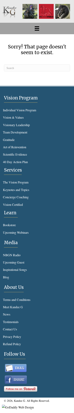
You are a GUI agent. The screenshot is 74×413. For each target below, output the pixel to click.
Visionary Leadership (16, 125)
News (6, 314)
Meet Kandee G (13, 307)
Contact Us (10, 329)
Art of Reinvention (14, 147)
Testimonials (11, 322)
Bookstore (9, 225)
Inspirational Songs (15, 269)
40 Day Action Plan (15, 162)
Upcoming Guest (13, 262)
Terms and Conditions (16, 300)
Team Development (15, 132)
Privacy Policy (12, 337)
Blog (6, 277)
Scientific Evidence (15, 154)
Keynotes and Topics (16, 190)
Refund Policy (12, 344)
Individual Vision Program (19, 110)
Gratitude (9, 140)
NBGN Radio (12, 255)
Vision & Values (13, 117)
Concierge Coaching (16, 197)
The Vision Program (15, 182)
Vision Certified (13, 204)
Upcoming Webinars (16, 232)
